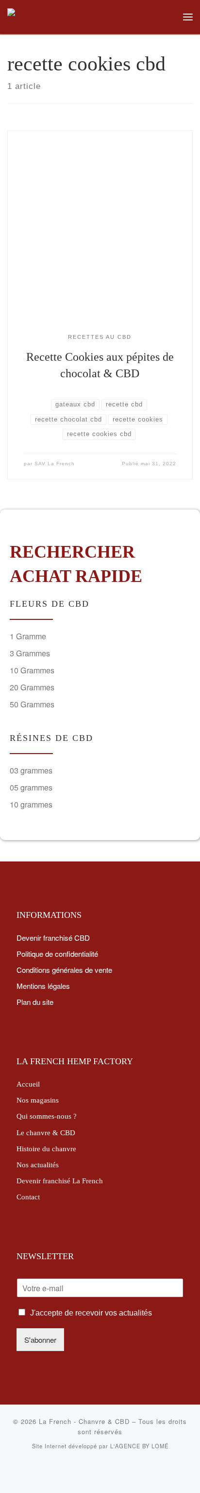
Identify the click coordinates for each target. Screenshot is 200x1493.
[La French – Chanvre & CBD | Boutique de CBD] (31, 15)
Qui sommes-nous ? (47, 1116)
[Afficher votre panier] (167, 17)
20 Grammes (32, 687)
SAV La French (54, 463)
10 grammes (31, 804)
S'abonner (40, 1339)
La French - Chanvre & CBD (84, 1421)
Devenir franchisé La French (60, 1181)
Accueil (28, 1084)
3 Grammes (30, 653)
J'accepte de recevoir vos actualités (91, 1313)
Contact (28, 1197)
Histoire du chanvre (46, 1148)
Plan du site (35, 1001)
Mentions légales (43, 985)
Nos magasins (38, 1100)
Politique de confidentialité (57, 953)
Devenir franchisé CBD (53, 937)
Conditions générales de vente (64, 969)
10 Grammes (32, 670)
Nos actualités (38, 1164)
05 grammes (31, 787)
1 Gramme (28, 636)
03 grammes (31, 770)
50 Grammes (32, 704)
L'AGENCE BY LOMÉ (139, 1446)
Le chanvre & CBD (46, 1132)
